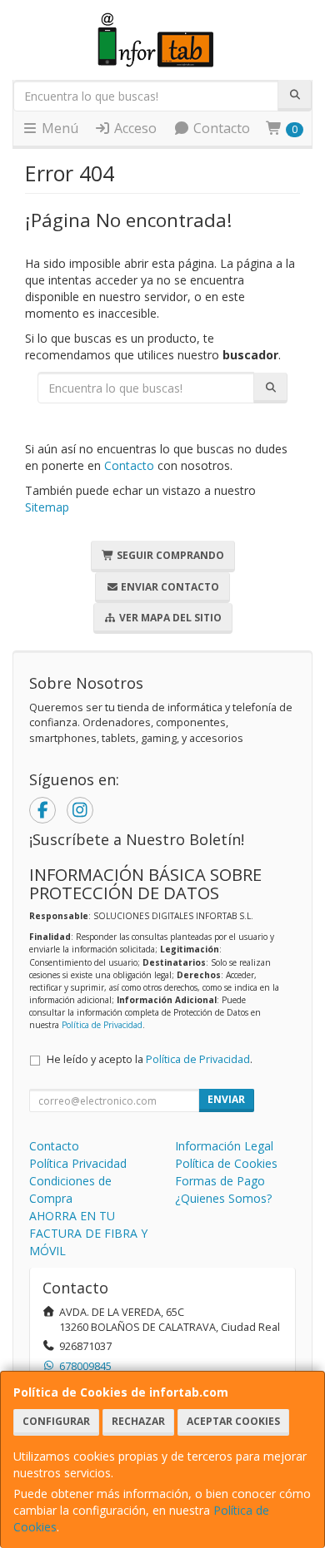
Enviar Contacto (168, 587)
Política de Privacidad (102, 1025)
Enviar (226, 1099)
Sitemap (47, 507)
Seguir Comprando (169, 555)
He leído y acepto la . (149, 1059)
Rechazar (138, 1421)
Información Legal (224, 1146)
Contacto (220, 128)
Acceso (134, 128)
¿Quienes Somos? (223, 1198)
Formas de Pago (220, 1181)
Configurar (56, 1421)
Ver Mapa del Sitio (169, 618)
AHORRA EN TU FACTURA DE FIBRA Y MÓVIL (88, 1233)
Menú (58, 128)
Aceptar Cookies (233, 1421)
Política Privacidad (78, 1163)
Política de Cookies (226, 1163)
